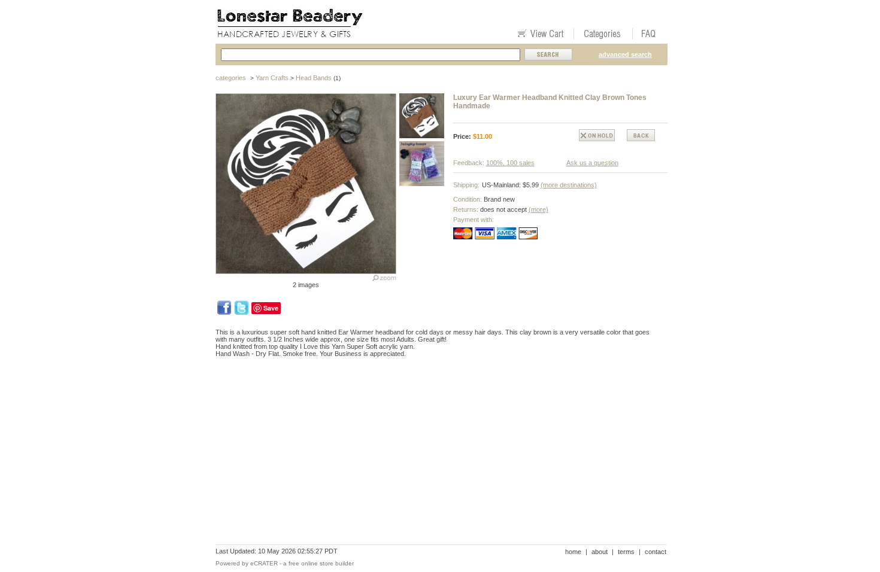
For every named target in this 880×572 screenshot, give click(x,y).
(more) (538, 209)
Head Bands (314, 77)
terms (626, 551)
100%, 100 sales (510, 162)
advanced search (625, 54)
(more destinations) (569, 184)
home (573, 551)
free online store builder (321, 563)
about (599, 551)
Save (270, 307)
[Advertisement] (433, 408)
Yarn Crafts (272, 77)
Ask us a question (592, 162)
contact (655, 551)
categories (231, 77)
